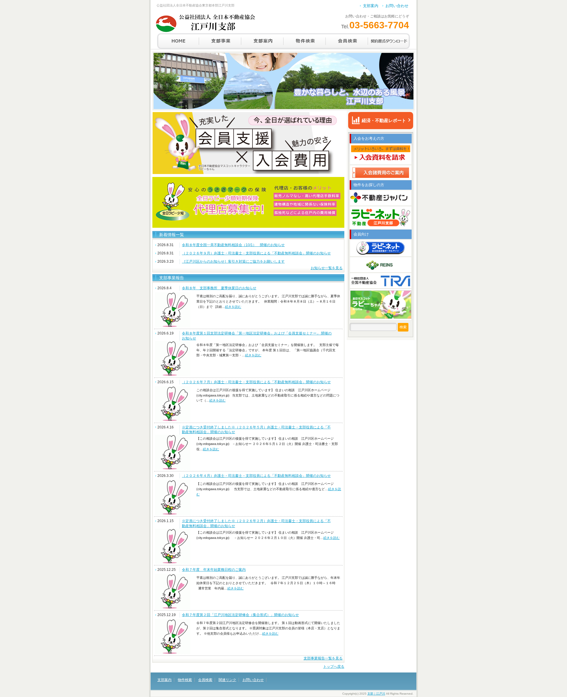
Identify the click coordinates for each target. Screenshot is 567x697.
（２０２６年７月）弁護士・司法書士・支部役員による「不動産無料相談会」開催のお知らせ (256, 382)
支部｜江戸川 (376, 693)
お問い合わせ (396, 6)
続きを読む (233, 306)
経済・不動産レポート (384, 120)
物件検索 (305, 41)
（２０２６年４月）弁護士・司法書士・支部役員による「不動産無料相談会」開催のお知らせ (256, 476)
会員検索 (347, 41)
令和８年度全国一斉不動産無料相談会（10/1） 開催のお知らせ (233, 245)
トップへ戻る (333, 666)
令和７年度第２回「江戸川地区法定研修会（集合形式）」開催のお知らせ (240, 615)
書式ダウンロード (389, 41)
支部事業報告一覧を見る (323, 658)
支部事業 (220, 41)
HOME (178, 41)
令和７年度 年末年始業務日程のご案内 (214, 570)
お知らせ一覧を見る (327, 268)
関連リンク (227, 680)
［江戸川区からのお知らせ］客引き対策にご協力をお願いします (233, 261)
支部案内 (370, 6)
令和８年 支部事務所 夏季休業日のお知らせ (219, 288)
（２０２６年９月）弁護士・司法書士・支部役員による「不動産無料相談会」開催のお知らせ (256, 253)
